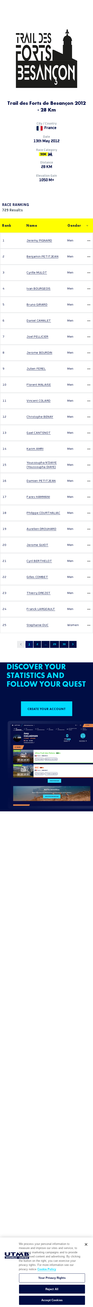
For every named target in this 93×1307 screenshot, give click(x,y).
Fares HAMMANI (38, 496)
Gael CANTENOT (39, 432)
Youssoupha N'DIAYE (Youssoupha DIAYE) (42, 465)
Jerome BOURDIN (39, 352)
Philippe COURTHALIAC (43, 512)
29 (54, 644)
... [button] (45, 644)
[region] (46, 1272)
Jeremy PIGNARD (39, 240)
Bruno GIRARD (37, 304)
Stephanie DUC (37, 625)
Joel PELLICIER (37, 336)
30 (64, 644)
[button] (21, 644)
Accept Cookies (52, 1300)
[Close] (86, 1244)
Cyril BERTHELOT (39, 561)
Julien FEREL (36, 368)
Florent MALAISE (39, 384)
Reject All (51, 1289)
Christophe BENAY (40, 416)
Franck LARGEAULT (41, 609)
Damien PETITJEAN (41, 480)
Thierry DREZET (38, 593)
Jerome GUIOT (37, 545)
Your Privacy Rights (51, 1278)
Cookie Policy (46, 1269)
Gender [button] (74, 225)
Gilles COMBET (37, 577)
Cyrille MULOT (37, 272)
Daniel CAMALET (39, 320)
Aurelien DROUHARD (41, 529)
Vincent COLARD (38, 400)
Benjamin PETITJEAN (42, 256)
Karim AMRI (35, 448)
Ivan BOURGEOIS (38, 288)
